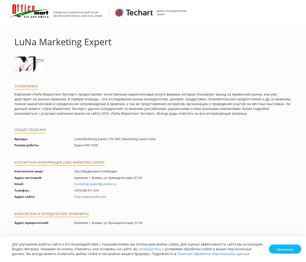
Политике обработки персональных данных (213, 253)
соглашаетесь (150, 249)
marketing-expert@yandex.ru (95, 184)
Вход (295, 15)
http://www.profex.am (90, 196)
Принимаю (285, 249)
